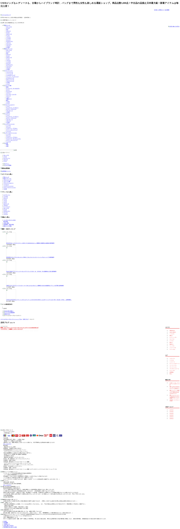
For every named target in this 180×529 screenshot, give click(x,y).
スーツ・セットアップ (11, 129)
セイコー (8, 39)
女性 (7, 146)
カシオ (8, 32)
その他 (8, 47)
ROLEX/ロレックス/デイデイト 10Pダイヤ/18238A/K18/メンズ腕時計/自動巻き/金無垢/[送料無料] (30, 243)
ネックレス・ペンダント (12, 107)
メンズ (8, 84)
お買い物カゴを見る (8, 525)
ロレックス (9, 26)
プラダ (5, 200)
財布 (7, 87)
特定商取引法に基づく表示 (10, 527)
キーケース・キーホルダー (13, 88)
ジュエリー (6, 184)
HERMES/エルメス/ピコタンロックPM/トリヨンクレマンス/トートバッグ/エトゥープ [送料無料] (30, 257)
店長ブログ (26, 319)
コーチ (5, 156)
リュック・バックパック (12, 76)
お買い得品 (6, 223)
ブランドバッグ (7, 180)
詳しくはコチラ (7, 443)
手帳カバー (9, 98)
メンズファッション (8, 186)
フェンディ (9, 44)
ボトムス (8, 127)
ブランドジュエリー (8, 183)
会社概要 (167, 9)
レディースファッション (9, 187)
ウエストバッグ (10, 81)
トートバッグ (9, 73)
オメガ (8, 28)
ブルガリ (8, 45)
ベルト (8, 97)
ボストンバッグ (10, 79)
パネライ (8, 42)
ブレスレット (9, 110)
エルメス (8, 31)
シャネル (8, 38)
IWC (7, 29)
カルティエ (9, 34)
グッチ (8, 35)
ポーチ (8, 90)
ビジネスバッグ (10, 78)
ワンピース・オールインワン (13, 138)
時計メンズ (6, 177)
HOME (156, 9)
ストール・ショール (11, 94)
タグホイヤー (9, 41)
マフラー (8, 93)
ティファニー (6, 206)
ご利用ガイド (161, 9)
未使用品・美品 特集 (8, 224)
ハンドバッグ (9, 72)
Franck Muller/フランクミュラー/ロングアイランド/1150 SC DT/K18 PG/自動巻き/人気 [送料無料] (31, 271)
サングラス (9, 91)
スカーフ (8, 95)
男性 (7, 144)
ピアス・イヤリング (11, 109)
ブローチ (8, 121)
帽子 (7, 100)
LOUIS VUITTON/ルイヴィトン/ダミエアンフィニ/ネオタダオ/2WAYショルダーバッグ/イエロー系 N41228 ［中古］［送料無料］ (39, 299)
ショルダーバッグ (10, 75)
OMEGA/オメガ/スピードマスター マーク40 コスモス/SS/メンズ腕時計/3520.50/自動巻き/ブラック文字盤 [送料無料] (35, 285)
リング (8, 106)
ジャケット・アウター (11, 128)
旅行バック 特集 (7, 226)
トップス (8, 125)
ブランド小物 (6, 181)
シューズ (8, 131)
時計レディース (7, 178)
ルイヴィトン (6, 158)
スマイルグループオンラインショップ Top (11, 319)
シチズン (8, 37)
